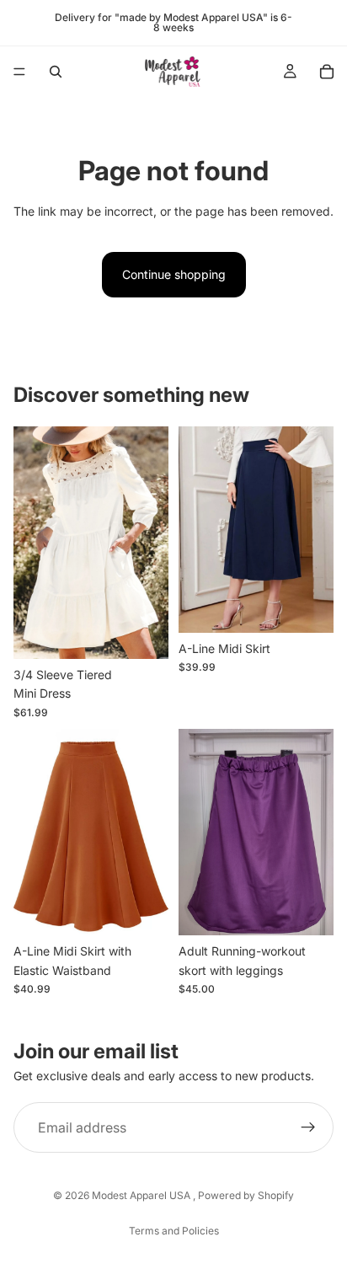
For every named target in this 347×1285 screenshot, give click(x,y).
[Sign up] (308, 1127)
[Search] (55, 71)
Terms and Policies (174, 1230)
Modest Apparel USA (142, 1195)
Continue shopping (174, 274)
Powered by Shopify (246, 1195)
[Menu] (19, 71)
